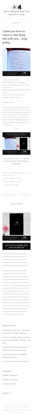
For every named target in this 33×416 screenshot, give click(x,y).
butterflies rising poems (9, 375)
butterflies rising (14, 178)
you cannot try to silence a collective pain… (15, 361)
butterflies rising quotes (17, 173)
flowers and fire (8, 181)
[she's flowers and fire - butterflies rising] (16, 241)
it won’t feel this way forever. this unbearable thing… (9, 194)
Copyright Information (16, 204)
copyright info (6, 393)
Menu (17, 23)
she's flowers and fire (10, 185)
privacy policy (18, 412)
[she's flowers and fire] (16, 15)
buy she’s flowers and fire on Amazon (16, 246)
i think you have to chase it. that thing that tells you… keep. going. (17, 161)
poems (19, 181)
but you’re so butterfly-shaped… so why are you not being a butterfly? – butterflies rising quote (16, 340)
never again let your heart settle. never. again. (24, 194)
